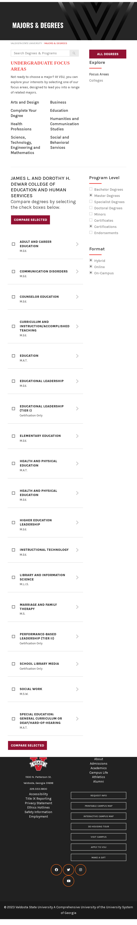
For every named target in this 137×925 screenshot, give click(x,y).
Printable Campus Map (98, 806)
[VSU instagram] (80, 870)
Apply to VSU (98, 847)
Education (59, 110)
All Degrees (107, 54)
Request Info (99, 795)
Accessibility (38, 794)
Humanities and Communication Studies (64, 123)
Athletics (98, 777)
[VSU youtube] (68, 881)
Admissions (98, 763)
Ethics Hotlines (38, 807)
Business (58, 102)
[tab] (45, 244)
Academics (99, 768)
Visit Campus (99, 837)
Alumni (98, 781)
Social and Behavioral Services (59, 142)
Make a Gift (99, 857)
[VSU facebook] (56, 870)
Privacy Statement (38, 803)
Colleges (96, 80)
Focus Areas (99, 74)
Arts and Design (25, 102)
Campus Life (98, 773)
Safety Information (38, 812)
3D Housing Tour (98, 826)
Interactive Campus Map (99, 816)
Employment (38, 816)
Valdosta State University (26, 43)
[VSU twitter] (68, 870)
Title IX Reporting (38, 798)
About (98, 759)
